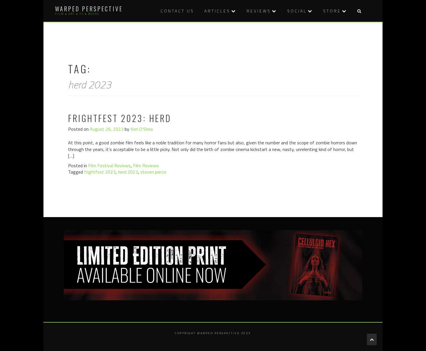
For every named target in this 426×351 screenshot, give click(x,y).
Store (332, 11)
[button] (359, 11)
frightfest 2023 (100, 171)
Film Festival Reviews (109, 165)
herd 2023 (128, 171)
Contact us (177, 11)
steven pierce (153, 171)
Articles (217, 11)
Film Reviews (146, 165)
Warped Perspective (89, 9)
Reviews (259, 11)
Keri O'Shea (141, 129)
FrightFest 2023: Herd (120, 118)
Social (297, 11)
